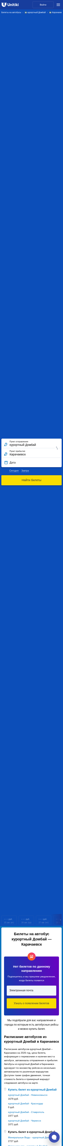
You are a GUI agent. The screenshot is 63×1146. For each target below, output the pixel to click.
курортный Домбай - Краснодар (25, 1103)
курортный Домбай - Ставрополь (26, 1112)
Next (61, 920)
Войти (43, 4)
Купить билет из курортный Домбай (32, 1089)
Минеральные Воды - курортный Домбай (30, 1137)
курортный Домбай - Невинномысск (27, 1095)
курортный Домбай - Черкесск (24, 1120)
